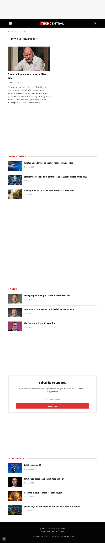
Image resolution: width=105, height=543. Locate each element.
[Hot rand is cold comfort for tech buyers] (15, 496)
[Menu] (10, 23)
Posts (15, 31)
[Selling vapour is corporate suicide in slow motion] (15, 299)
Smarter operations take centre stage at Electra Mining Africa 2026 (55, 176)
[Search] (94, 23)
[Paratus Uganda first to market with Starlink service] (15, 166)
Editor (11, 82)
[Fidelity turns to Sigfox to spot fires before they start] (15, 194)
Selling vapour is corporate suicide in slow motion (47, 295)
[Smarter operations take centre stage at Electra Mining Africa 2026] (15, 180)
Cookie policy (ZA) (40, 536)
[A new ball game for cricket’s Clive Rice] (29, 59)
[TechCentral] (52, 23)
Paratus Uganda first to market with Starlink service (48, 163)
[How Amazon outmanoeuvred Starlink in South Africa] (15, 312)
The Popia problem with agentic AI (40, 323)
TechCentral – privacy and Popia (62, 536)
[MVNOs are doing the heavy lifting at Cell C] (15, 482)
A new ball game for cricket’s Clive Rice (27, 76)
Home (10, 31)
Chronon (61, 531)
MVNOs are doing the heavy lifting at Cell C (44, 479)
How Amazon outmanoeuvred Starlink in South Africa (49, 309)
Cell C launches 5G (32, 465)
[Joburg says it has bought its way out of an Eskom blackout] (15, 510)
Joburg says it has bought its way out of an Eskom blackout (52, 506)
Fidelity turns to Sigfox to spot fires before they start (49, 190)
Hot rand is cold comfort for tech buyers (43, 492)
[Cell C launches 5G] (15, 468)
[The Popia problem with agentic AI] (15, 326)
